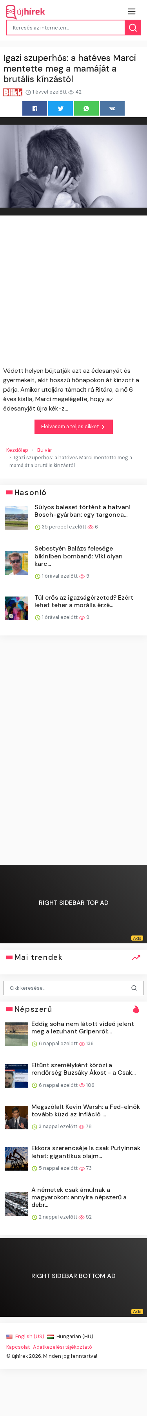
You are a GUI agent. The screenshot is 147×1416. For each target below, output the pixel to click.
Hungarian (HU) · (75, 1336)
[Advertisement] (73, 292)
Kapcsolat (18, 1347)
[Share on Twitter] (60, 108)
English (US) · (30, 1336)
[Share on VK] (112, 108)
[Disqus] (73, 750)
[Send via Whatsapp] (86, 108)
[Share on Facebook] (34, 108)
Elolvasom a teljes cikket (70, 426)
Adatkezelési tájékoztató (62, 1347)
